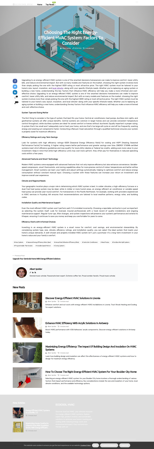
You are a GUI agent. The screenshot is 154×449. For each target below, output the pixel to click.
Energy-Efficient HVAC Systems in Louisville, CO (38, 411)
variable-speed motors (44, 245)
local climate (57, 88)
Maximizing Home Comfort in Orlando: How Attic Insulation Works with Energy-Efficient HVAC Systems (37, 425)
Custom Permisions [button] (109, 445)
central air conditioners (90, 242)
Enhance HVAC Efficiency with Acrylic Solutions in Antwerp (76, 323)
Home (39, 4)
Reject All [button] (125, 445)
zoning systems (59, 245)
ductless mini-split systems (121, 242)
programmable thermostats (24, 245)
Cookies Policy (85, 445)
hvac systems (19, 242)
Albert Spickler (66, 48)
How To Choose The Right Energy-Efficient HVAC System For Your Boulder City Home (91, 371)
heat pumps (105, 242)
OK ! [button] (95, 445)
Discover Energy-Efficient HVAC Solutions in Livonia (72, 298)
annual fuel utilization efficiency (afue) (67, 242)
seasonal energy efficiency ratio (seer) (39, 242)
